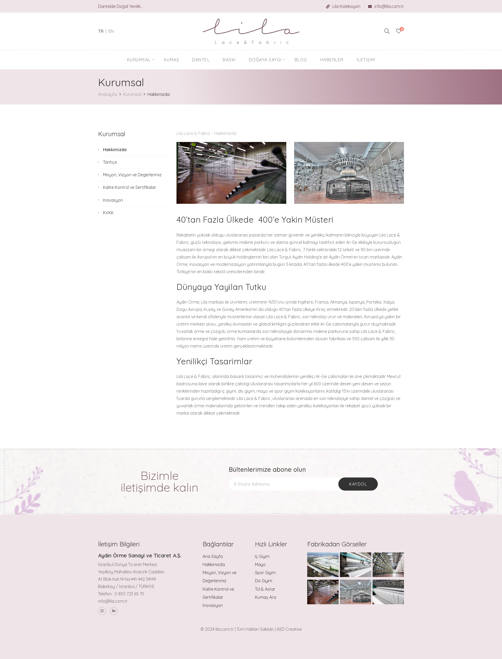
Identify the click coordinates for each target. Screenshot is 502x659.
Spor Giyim (265, 572)
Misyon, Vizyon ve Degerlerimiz (132, 174)
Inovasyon (113, 200)
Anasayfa (107, 94)
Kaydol (358, 484)
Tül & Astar (265, 589)
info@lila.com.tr (389, 6)
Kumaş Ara (265, 597)
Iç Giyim (262, 556)
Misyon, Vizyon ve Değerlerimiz (219, 576)
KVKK (108, 212)
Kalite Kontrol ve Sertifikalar (129, 187)
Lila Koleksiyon (346, 6)
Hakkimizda (115, 149)
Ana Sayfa (213, 556)
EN (111, 31)
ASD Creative (289, 629)
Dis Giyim (263, 580)
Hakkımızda (214, 564)
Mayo (260, 564)
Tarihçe (110, 162)
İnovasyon (213, 605)
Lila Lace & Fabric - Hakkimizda (206, 133)
